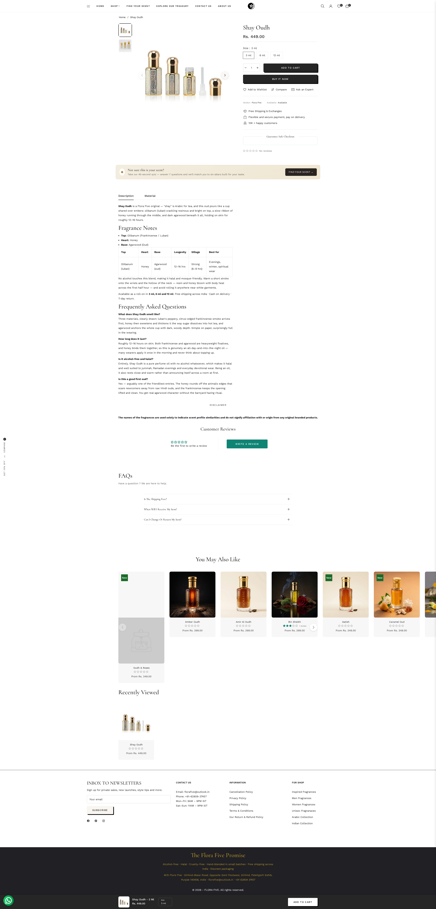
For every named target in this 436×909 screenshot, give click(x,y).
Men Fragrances (301, 798)
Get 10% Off (4, 468)
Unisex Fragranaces (304, 810)
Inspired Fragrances (304, 791)
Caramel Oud (396, 621)
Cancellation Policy (241, 791)
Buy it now (280, 79)
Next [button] (225, 75)
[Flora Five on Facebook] (89, 820)
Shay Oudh (136, 744)
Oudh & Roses (141, 667)
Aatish (345, 621)
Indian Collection (302, 823)
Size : (250, 48)
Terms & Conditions (241, 810)
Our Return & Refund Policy (246, 817)
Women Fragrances (303, 804)
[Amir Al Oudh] (244, 595)
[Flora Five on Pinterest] (97, 820)
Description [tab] (126, 195)
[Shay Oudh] (136, 722)
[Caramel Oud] (397, 595)
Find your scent (301, 172)
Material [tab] (150, 195)
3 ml (248, 55)
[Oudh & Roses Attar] (141, 618)
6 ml (262, 55)
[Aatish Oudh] (346, 595)
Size (163, 900)
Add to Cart (302, 902)
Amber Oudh (192, 621)
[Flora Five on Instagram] (104, 820)
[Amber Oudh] (192, 595)
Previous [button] (142, 75)
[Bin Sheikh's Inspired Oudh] (295, 595)
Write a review (247, 444)
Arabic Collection (302, 817)
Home (122, 17)
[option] (183, 73)
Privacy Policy (237, 798)
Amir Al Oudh (243, 621)
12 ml (276, 55)
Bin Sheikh (294, 621)
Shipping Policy (238, 804)
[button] (322, 6)
